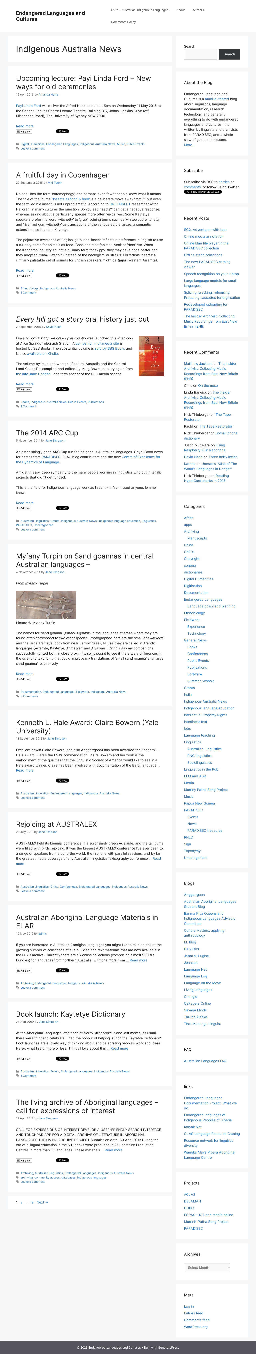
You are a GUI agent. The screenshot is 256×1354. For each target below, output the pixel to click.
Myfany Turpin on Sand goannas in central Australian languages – (85, 560)
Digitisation (193, 586)
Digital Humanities (33, 144)
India (188, 695)
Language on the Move (202, 983)
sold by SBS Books (110, 348)
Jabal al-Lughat (196, 956)
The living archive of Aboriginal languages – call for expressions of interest (87, 1106)
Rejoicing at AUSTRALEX (56, 824)
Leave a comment (33, 148)
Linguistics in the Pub (201, 769)
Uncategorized (43, 525)
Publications (96, 402)
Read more (25, 126)
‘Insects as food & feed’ (71, 199)
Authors (198, 10)
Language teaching (199, 735)
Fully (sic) (191, 949)
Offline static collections (203, 255)
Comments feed (197, 1320)
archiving (27, 1177)
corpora (190, 565)
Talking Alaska (195, 1017)
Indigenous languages (92, 1177)
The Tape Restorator (215, 426)
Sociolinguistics (199, 763)
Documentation (31, 691)
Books (25, 402)
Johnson (191, 963)
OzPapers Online (197, 1003)
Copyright (191, 559)
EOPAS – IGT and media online (208, 1215)
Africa (188, 518)
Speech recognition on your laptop (211, 274)
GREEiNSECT (120, 204)
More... (189, 145)
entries (224, 182)
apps (188, 525)
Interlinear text (195, 722)
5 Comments (29, 696)
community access (47, 1177)
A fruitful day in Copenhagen (63, 175)
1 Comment (28, 292)
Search (189, 46)
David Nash (193, 457)
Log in (189, 1306)
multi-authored (217, 99)
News (192, 824)
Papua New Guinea (199, 803)
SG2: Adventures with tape (205, 230)
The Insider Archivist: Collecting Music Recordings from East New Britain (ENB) (210, 321)
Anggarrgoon (194, 895)
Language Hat (195, 969)
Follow (27, 131)
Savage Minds (195, 1010)
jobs (187, 729)
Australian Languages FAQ (205, 1061)
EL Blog (190, 942)
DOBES (189, 1208)
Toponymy (192, 851)
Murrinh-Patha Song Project (206, 1222)
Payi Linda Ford (28, 106)
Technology (196, 633)
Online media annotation (203, 236)
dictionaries (193, 572)
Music (121, 144)
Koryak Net (193, 1127)
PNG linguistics (199, 756)
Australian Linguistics (35, 520)
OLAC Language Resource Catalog (212, 1134)
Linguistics (149, 520)
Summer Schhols (200, 681)
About (180, 10)
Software (194, 674)
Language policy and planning (211, 606)
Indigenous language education (119, 520)
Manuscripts (197, 538)
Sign (187, 844)
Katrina (189, 464)
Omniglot (191, 997)
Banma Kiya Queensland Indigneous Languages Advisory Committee (209, 918)
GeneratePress (168, 1347)
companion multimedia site (97, 343)
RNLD (188, 837)
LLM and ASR (195, 776)
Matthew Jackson (198, 364)
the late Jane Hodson (33, 374)
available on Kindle (42, 354)
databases (68, 1177)
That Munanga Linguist (202, 1024)
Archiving (27, 983)
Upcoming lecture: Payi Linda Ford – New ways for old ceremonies (83, 82)
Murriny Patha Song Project (206, 790)
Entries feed (193, 1313)
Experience (196, 627)
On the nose (208, 386)
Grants (54, 520)
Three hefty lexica (223, 457)
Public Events (136, 144)
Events (192, 817)
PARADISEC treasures (204, 831)
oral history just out (82, 319)
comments (192, 187)
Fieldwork (82, 691)
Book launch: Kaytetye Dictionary (70, 1014)
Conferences (68, 886)
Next (42, 1202)
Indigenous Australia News (97, 144)
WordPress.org (196, 1327)
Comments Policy (123, 22)
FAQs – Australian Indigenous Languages (139, 10)
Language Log (195, 976)
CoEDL (189, 552)
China (54, 886)
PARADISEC (51, 457)
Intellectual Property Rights (205, 715)
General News (195, 640)
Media (189, 783)
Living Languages (198, 990)
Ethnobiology (30, 288)
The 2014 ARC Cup (47, 433)
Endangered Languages (62, 144)
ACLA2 (189, 1194)
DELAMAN (192, 1201)
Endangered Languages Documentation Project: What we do (210, 1103)
